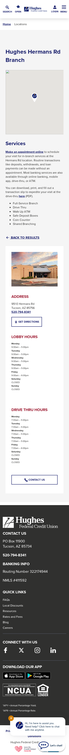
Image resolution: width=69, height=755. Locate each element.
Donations (34, 736)
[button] (7, 9)
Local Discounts (13, 605)
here (22, 196)
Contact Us (36, 480)
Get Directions (30, 323)
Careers (8, 628)
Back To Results (24, 237)
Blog (6, 622)
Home (7, 24)
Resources (9, 611)
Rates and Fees (12, 617)
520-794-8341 (21, 312)
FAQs (6, 600)
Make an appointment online (24, 152)
